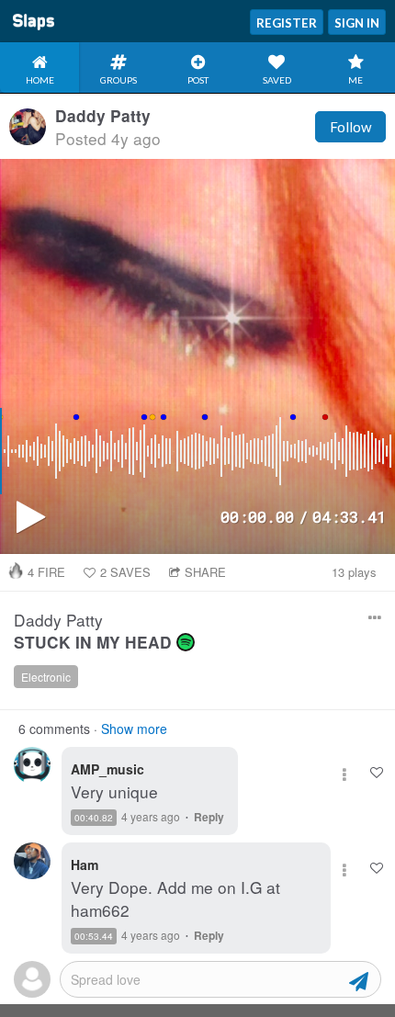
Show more (134, 728)
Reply (209, 816)
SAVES (125, 572)
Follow (350, 127)
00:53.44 (93, 936)
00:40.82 (93, 817)
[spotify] (185, 642)
